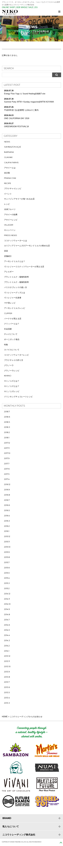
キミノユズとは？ (11, 381)
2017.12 (7, 443)
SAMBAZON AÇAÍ (12, 147)
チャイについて (10, 334)
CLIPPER (8, 313)
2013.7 (7, 682)
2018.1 (6, 437)
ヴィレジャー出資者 (12, 297)
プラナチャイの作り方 (13, 360)
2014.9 (7, 609)
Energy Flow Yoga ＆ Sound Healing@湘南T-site (24, 94)
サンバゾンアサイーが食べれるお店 (19, 199)
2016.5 (7, 510)
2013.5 (7, 692)
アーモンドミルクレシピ (14, 308)
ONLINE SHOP (8, 7)
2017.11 (7, 448)
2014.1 (6, 651)
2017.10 (7, 453)
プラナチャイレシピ (12, 188)
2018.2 (7, 432)
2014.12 (7, 593)
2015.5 (7, 573)
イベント (8, 194)
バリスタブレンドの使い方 (15, 287)
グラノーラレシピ (11, 370)
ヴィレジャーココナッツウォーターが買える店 (24, 266)
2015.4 (7, 578)
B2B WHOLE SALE (25, 7)
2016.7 (7, 500)
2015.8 (7, 557)
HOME (5, 717)
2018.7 (7, 411)
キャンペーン (10, 230)
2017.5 (6, 474)
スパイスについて (11, 349)
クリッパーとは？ (11, 323)
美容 (6, 251)
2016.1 (6, 531)
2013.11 (7, 661)
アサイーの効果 (10, 214)
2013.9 (7, 671)
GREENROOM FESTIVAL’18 (16, 126)
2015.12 (7, 536)
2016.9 (7, 489)
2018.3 (7, 427)
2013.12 (7, 656)
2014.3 (7, 640)
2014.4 (7, 635)
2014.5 (7, 630)
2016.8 (7, 495)
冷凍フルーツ (10, 209)
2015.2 (7, 588)
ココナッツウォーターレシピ (16, 355)
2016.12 (7, 484)
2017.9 (7, 458)
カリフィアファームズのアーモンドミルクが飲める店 (27, 245)
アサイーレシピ (10, 220)
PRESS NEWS (10, 235)
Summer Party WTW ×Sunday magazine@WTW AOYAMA (29, 102)
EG (36, 7)
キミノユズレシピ (11, 391)
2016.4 (7, 515)
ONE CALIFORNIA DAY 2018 (16, 118)
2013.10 (7, 666)
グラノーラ (9, 365)
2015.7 (7, 562)
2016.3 (7, 521)
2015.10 (7, 547)
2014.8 (7, 614)
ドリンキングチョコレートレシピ (18, 396)
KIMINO (7, 375)
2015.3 (7, 583)
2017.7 (6, 463)
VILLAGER (8, 225)
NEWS (7, 142)
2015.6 (7, 567)
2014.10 (7, 604)
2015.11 (7, 541)
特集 (6, 344)
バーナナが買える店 (12, 318)
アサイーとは (10, 168)
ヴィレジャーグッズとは (14, 292)
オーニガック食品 (11, 339)
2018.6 (7, 417)
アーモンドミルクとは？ (14, 261)
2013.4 (7, 697)
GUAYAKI (8, 157)
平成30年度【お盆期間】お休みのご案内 (21, 110)
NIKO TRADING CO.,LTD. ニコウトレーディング (32, 12)
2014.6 (7, 625)
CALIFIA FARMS (11, 162)
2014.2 (7, 645)
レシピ (7, 204)
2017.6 (7, 469)
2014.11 (7, 599)
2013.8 (7, 677)
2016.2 (7, 526)
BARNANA (9, 152)
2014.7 (7, 619)
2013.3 (7, 703)
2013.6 (7, 687)
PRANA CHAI (10, 178)
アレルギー (9, 271)
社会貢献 (8, 329)
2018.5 (7, 422)
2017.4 (7, 479)
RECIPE (7, 183)
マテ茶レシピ (10, 303)
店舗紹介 (8, 256)
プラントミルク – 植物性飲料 (16, 277)
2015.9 (7, 552)
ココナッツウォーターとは (15, 240)
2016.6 (7, 505)
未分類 (7, 173)
